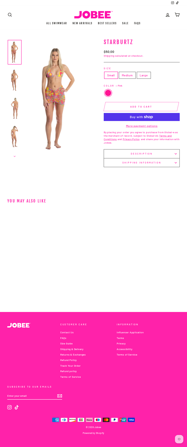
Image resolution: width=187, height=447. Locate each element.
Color (113, 85)
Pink (108, 93)
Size (107, 68)
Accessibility (124, 349)
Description (142, 153)
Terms (120, 337)
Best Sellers (107, 23)
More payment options (142, 126)
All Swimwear (56, 23)
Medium (127, 75)
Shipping (109, 55)
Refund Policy (68, 360)
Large (144, 75)
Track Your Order (70, 365)
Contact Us (67, 332)
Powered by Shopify (93, 433)
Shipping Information (141, 162)
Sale (125, 23)
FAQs (137, 23)
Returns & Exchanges (73, 354)
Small (111, 75)
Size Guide (66, 343)
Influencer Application (130, 332)
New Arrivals (82, 23)
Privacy (121, 343)
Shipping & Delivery (71, 349)
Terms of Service (70, 376)
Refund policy (68, 371)
